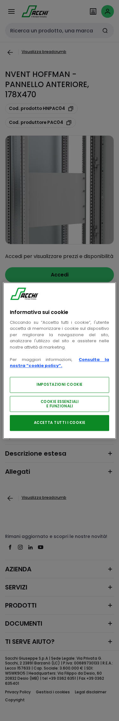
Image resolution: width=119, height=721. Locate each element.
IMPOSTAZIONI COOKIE (59, 384)
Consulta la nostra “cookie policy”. (59, 363)
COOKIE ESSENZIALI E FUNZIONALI (60, 404)
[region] (59, 360)
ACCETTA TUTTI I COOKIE (59, 422)
